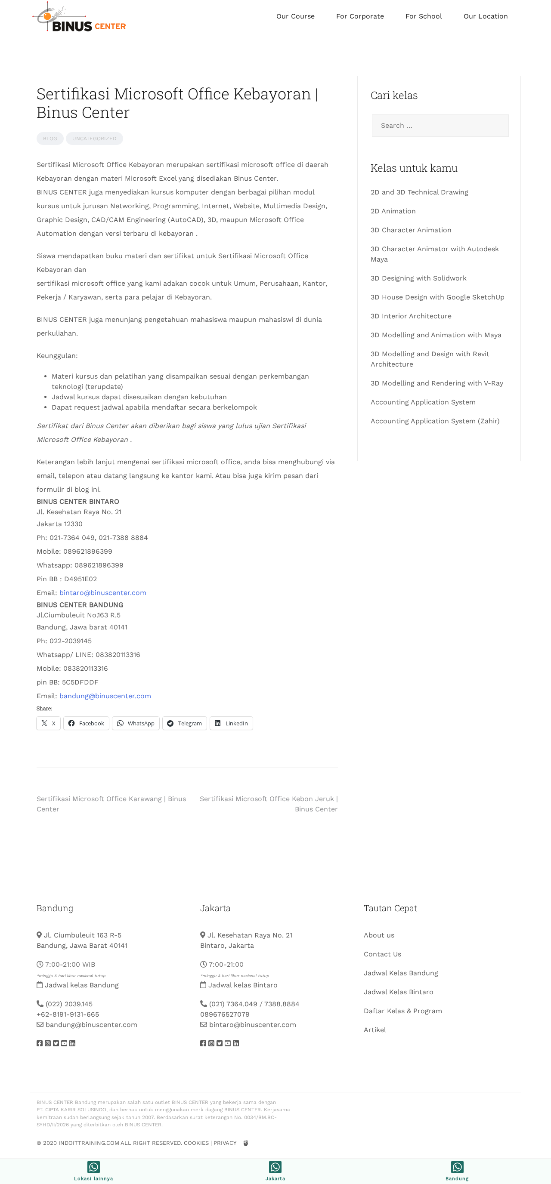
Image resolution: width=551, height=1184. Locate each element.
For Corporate (360, 16)
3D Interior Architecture (411, 316)
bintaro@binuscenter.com (102, 593)
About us (379, 935)
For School (424, 16)
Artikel (375, 1030)
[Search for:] (439, 125)
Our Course (295, 16)
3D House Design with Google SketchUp (438, 297)
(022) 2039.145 (69, 1004)
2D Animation (393, 211)
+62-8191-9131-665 (68, 1014)
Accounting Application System (423, 402)
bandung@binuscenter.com (105, 696)
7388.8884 (282, 1004)
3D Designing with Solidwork (419, 278)
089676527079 (225, 1014)
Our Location (486, 16)
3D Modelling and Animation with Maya (436, 335)
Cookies (196, 1143)
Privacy (225, 1143)
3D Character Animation (411, 230)
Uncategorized (94, 139)
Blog (50, 139)
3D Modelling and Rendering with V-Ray (437, 383)
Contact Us (382, 954)
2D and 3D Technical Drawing (419, 192)
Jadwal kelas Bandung (82, 985)
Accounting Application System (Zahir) (435, 421)
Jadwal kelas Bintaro (243, 985)
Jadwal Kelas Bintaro (398, 992)
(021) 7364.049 (233, 1004)
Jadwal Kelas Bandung (401, 973)
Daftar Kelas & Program (403, 1011)
